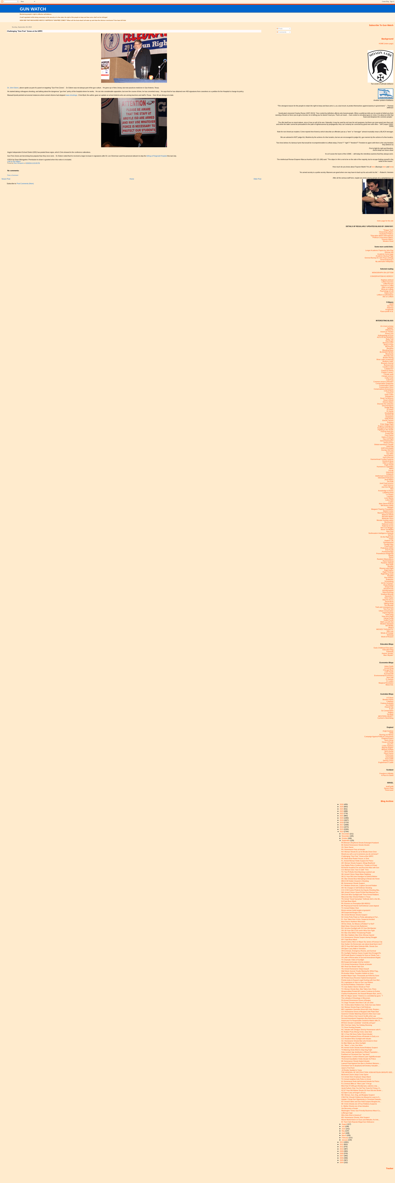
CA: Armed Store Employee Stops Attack (356, 1077)
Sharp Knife (389, 587)
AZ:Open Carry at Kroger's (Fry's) (353, 1093)
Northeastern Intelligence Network (381, 533)
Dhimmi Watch (388, 402)
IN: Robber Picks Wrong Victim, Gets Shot (356, 1032)
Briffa (391, 733)
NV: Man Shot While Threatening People (356, 933)
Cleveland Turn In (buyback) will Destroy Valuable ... (360, 1066)
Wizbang (390, 635)
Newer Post (6, 179)
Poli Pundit (389, 550)
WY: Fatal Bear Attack (349, 939)
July (343, 1126)
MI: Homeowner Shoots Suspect (353, 883)
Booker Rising (388, 357)
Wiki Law (390, 631)
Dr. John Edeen (13, 88)
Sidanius (390, 308)
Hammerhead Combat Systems (382, 459)
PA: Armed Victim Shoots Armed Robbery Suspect (359, 1047)
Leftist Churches (387, 282)
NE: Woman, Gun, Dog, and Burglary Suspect (358, 1095)
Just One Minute (387, 487)
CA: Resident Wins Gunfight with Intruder (356, 1039)
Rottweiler (389, 579)
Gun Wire (389, 454)
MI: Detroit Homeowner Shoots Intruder (355, 845)
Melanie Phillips (387, 749)
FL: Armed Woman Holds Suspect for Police (357, 861)
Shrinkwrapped (387, 590)
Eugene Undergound (385, 426)
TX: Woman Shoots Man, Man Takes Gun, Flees (358, 989)
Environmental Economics (383, 675)
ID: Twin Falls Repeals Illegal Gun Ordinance (357, 1122)
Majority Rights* (387, 748)
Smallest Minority (387, 594)
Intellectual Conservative (384, 476)
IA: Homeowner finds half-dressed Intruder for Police (360, 1081)
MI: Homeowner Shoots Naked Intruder (355, 1061)
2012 (342, 1144)
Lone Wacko (388, 498)
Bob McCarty (388, 356)
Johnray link (389, 252)
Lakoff (391, 304)
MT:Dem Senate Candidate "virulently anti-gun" (358, 1023)
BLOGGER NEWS (386, 352)
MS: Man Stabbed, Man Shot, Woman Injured (357, 935)
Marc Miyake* (388, 655)
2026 (342, 804)
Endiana (390, 422)
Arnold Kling (388, 668)
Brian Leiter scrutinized (385, 359)
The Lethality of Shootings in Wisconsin (355, 998)
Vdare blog (389, 614)
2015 (342, 829)
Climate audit (388, 374)
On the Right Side (386, 537)
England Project (387, 738)
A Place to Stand (387, 775)
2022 (342, 813)
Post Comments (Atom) (25, 183)
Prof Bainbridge (387, 552)
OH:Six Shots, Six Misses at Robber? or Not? (357, 924)
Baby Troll (389, 339)
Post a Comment (12, 175)
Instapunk (389, 474)
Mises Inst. (389, 685)
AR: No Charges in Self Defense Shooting (356, 888)
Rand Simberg (388, 561)
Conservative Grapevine (384, 383)
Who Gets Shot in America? (351, 1115)
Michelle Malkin (387, 516)
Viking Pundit (388, 618)
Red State (389, 565)
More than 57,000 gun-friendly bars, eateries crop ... (360, 1086)
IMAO (391, 468)
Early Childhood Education (383, 648)
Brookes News (388, 699)
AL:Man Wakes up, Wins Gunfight (353, 1043)
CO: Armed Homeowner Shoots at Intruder (356, 964)
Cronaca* (389, 393)
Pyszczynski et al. (386, 311)
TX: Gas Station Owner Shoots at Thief (355, 987)
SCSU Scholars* (387, 583)
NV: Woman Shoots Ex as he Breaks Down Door (359, 852)
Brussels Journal (387, 363)
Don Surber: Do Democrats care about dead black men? (361, 944)
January (345, 1140)
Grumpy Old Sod (387, 450)
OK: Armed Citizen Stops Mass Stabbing (356, 874)
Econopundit (388, 674)
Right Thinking (388, 572)
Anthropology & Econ (385, 335)
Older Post (257, 179)
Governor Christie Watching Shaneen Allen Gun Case (360, 1014)
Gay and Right (388, 439)
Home (132, 179)
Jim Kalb (390, 481)
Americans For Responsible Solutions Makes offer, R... (361, 1020)
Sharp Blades (388, 585)
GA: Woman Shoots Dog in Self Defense (356, 1007)
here (373, 167)
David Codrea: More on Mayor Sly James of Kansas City (361, 942)
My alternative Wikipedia (384, 261)
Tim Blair (390, 714)
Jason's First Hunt (347, 1068)
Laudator (390, 496)
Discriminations (387, 406)
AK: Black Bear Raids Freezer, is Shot (355, 858)
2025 (342, 807)
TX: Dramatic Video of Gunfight (352, 960)
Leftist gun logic (347, 1113)
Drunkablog (389, 413)
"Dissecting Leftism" (386, 232)
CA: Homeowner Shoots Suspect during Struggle (359, 937)
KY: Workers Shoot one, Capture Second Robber (359, 885)
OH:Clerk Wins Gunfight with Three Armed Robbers (360, 894)
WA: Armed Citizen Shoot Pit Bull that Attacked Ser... (360, 892)
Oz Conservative (387, 711)
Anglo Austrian (388, 731)
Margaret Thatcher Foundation (382, 509)
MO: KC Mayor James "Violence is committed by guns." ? (362, 996)
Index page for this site (385, 221)
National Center (387, 524)
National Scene (387, 526)
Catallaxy (389, 701)
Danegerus (389, 396)
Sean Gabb (389, 759)
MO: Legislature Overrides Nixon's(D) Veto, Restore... (360, 1009)
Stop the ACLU (387, 600)
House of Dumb (387, 742)
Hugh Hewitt (388, 465)
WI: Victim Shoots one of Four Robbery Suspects (359, 1104)
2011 (342, 1147)
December (346, 834)
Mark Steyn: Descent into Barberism (354, 926)
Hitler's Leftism (388, 463)
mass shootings (71, 95)
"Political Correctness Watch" (382, 237)
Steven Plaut (388, 788)
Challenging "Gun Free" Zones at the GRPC (357, 856)
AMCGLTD (389, 330)
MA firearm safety (387, 505)
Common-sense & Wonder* (383, 382)
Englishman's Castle (385, 762)
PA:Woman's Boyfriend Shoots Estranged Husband (360, 843)
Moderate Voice (387, 518)
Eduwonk (389, 651)
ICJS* (391, 709)
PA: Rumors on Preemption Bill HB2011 (355, 903)
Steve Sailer (388, 598)
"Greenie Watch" (387, 239)
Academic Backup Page (384, 256)
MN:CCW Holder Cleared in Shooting (355, 881)
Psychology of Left (386, 291)
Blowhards (389, 354)
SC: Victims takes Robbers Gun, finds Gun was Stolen (361, 1005)
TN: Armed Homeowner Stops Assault (355, 969)
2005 (342, 1160)
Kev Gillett (389, 705)
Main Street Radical (386, 504)
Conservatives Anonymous (383, 389)
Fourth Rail (389, 433)
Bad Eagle (389, 341)
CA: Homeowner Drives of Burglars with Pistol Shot (360, 1012)
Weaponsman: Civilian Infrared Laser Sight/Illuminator (361, 1057)
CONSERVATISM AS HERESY (381, 276)
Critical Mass (388, 391)
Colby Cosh (389, 378)
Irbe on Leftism (388, 296)
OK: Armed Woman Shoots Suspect (354, 915)
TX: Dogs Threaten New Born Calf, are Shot (357, 1002)
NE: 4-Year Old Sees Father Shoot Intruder (356, 1034)
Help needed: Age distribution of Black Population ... (360, 1052)
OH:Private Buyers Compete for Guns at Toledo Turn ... (361, 955)
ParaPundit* (389, 546)
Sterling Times (388, 760)
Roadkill (390, 576)
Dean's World (388, 400)
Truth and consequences (384, 607)
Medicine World (387, 515)
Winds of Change (387, 633)
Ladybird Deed (388, 492)
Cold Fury (389, 380)
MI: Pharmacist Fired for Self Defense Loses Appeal (360, 906)
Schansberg (389, 581)
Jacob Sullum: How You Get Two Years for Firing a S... (361, 1088)
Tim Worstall (388, 605)
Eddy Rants (389, 418)
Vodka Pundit (388, 620)
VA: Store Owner (347, 847)
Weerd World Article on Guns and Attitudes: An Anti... (360, 1120)
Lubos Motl (389, 500)
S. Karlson (389, 679)
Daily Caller (389, 394)
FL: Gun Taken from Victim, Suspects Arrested (358, 919)
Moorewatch (388, 522)
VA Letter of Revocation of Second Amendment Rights (360, 957)
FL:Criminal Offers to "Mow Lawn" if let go (356, 1084)
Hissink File (389, 707)
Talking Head (388, 603)
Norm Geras (389, 740)
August (344, 1124)
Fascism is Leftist (387, 285)
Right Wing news (387, 574)
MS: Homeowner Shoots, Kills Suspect (355, 1117)
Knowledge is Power (385, 491)
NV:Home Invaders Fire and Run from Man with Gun (360, 867)
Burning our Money (386, 735)
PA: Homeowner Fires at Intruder (353, 849)
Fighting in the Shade (385, 430)
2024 (342, 809)
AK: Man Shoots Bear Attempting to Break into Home (360, 879)
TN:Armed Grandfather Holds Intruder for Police (358, 1059)
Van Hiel (390, 306)
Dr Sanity (390, 411)
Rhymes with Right (386, 568)
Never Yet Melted (387, 529)
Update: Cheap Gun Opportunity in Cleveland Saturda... (361, 1099)
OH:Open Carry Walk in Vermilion (353, 948)
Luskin (391, 502)
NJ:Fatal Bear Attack (348, 901)
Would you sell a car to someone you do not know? (359, 854)
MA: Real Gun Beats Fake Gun (352, 966)
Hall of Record (388, 457)
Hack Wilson (388, 455)
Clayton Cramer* (387, 372)
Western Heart (388, 241)
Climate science (387, 376)
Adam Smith (388, 666)
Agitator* (390, 328)
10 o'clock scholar (386, 326)
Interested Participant (385, 478)
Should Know (388, 589)
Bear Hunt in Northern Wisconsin (353, 921)
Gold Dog (389, 446)
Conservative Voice (386, 387)
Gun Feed (389, 452)
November (346, 836)
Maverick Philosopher (385, 513)
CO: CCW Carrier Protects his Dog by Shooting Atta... (360, 890)
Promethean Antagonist (384, 553)
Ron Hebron (388, 577)
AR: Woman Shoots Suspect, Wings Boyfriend (358, 863)
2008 (342, 1153)
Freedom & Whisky (386, 773)
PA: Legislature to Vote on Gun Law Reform (357, 982)
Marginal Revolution (386, 683)
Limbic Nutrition (387, 746)
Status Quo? (388, 293)
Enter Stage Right (386, 424)
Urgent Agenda (387, 613)
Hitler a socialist (387, 287)
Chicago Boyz (388, 670)
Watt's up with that (386, 622)
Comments (282, 32)
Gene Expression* (386, 441)
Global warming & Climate (383, 444)
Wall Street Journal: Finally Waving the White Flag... (360, 971)
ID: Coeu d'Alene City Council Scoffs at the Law (358, 1016)
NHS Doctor (389, 751)
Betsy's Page (388, 345)
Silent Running (387, 592)
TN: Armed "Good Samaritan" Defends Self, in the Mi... (361, 899)
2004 (342, 1162)
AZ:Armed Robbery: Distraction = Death (355, 984)
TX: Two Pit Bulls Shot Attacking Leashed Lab (358, 872)
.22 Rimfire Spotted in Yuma (351, 1070)
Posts (280, 28)
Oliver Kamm (388, 753)
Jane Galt (389, 677)
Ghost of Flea (388, 443)
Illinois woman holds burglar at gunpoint (355, 910)
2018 (342, 822)
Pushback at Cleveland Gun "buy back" (355, 1054)
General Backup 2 (386, 260)
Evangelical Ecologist (385, 428)
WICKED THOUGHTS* (384, 629)
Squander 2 (389, 596)
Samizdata (389, 757)
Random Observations (385, 559)
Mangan (390, 507)
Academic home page (385, 254)
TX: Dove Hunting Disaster (351, 1027)
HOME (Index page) (386, 43)
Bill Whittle (389, 626)
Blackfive (390, 348)
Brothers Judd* (388, 361)
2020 (342, 818)
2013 (342, 1142)
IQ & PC (390, 744)
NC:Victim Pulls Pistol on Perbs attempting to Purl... (360, 917)
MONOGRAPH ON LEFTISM (382, 272)
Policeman (389, 755)
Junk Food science (386, 483)
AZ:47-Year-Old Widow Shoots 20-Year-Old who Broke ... (362, 1090)
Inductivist (389, 472)
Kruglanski (389, 309)
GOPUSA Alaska (387, 448)
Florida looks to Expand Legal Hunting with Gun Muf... (360, 980)
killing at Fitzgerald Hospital (157, 156)
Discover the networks (385, 404)
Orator (391, 539)
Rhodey (390, 566)
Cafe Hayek (389, 672)
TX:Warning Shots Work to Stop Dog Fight (356, 1050)
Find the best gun (387, 431)
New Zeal (389, 531)
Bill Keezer (389, 346)
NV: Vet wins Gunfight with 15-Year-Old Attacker (358, 928)
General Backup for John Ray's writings (379, 258)
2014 (342, 831)
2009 (342, 1151)
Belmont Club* (388, 343)
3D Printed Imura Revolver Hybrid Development (358, 978)
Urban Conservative (386, 611)
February (345, 1138)
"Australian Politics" (386, 234)
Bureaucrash (388, 365)
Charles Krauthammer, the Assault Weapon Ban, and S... (361, 993)
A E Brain (389, 698)
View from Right (387, 616)
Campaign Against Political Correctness (378, 736)
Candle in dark (388, 367)
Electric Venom (387, 420)
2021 (342, 816)
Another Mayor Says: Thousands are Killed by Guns (360, 975)
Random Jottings (387, 563)
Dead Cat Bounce (386, 398)
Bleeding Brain (387, 350)
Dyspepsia (389, 417)
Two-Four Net (388, 609)
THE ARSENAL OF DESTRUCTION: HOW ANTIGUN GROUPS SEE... (367, 1072)
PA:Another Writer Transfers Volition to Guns (357, 973)
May (343, 1131)
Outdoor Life (388, 540)
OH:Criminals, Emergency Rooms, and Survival (358, 951)
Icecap (391, 470)
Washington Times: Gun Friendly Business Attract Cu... (361, 1111)
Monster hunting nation (385, 520)
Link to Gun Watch (14, 161)
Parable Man (388, 544)
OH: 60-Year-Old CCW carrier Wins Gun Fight (358, 930)
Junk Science (388, 485)
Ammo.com (389, 333)
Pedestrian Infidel (387, 548)
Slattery (390, 712)
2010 (342, 1149)
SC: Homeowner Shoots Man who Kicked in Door (359, 1041)
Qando (390, 555)
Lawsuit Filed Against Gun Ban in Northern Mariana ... (360, 1063)
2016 (342, 827)
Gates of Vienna (387, 437)
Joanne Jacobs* (387, 653)
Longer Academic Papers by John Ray (379, 250)
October (345, 838)
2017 (342, 825)
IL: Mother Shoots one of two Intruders (355, 1106)
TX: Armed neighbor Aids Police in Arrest (356, 1079)
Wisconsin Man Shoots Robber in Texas (355, 897)
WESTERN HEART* (385, 716)
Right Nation (388, 570)
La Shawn (389, 494)
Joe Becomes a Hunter (349, 1108)
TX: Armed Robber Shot (350, 908)
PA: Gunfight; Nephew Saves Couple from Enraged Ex (361, 953)
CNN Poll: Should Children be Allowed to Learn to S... (360, 1097)
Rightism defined (387, 280)
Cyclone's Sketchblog (385, 718)
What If (390, 627)
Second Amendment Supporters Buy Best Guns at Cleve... (362, 1018)
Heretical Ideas (387, 461)
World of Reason (387, 637)
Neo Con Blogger (387, 528)
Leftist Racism (388, 284)
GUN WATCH (33, 9)
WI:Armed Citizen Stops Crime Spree (354, 1074)
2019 (342, 820)
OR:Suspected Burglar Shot (351, 912)
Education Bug (388, 650)
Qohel (391, 557)
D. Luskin (389, 681)
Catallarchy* (388, 369)
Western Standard (386, 624)
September (346, 840)
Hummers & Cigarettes (385, 467)
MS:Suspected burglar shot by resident (355, 962)
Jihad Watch (388, 479)
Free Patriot (389, 435)
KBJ (391, 489)
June (344, 1129)
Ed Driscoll (389, 415)
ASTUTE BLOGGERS (385, 337)
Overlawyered (388, 542)
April (344, 1133)
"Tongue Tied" (388, 230)
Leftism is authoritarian (385, 295)
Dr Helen (390, 409)
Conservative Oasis (386, 385)
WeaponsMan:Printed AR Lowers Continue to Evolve (360, 991)
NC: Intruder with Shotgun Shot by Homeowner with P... (361, 1030)
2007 (342, 1156)
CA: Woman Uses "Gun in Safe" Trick (355, 870)
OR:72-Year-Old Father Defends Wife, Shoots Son (359, 946)
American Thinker (386, 332)
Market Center (388, 511)
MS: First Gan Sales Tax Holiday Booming (356, 1025)
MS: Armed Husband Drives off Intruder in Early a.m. (360, 1036)
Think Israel (389, 790)
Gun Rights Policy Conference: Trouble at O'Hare (359, 865)
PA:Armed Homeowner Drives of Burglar (356, 1000)
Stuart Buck (389, 601)
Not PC (390, 535)
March (344, 1135)
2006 (342, 1158)
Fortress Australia (387, 703)
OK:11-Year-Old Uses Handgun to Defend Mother (359, 876)
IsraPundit (389, 786)
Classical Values (387, 370)
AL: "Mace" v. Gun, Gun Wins (351, 1045)
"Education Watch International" (381, 235)
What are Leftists (387, 289)
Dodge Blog (389, 407)
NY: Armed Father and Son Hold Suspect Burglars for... (361, 1101)
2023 (342, 811)
